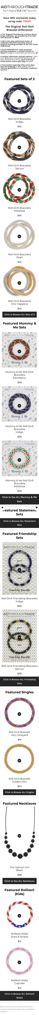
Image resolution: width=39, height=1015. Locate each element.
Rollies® (8, 60)
